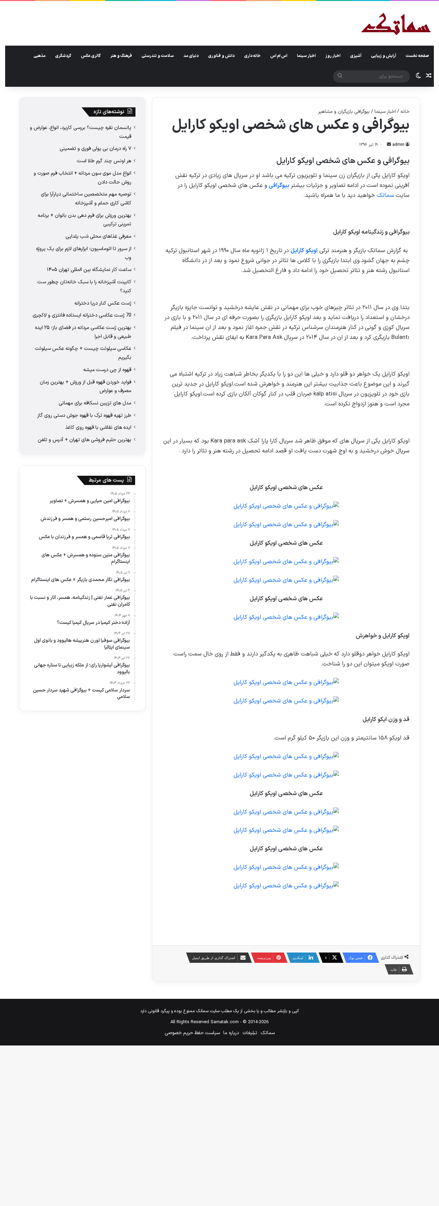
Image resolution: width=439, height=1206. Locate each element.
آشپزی (355, 56)
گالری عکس (91, 56)
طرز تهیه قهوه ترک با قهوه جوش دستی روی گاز (84, 415)
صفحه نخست (417, 56)
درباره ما (231, 1033)
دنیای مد (191, 56)
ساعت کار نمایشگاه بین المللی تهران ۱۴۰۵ (89, 269)
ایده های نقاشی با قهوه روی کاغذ (98, 427)
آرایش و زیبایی (383, 56)
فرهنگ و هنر (121, 56)
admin (398, 145)
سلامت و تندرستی (158, 56)
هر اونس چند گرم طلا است (104, 161)
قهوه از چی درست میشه (107, 370)
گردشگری (63, 56)
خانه (405, 111)
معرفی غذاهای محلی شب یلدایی (98, 236)
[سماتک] (396, 24)
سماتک (385, 195)
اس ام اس (278, 56)
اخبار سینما (306, 56)
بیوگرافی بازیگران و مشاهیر (344, 111)
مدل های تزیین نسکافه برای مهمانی (95, 403)
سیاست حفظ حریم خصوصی (192, 1033)
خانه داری (252, 56)
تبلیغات (249, 1033)
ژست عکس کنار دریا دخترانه (102, 303)
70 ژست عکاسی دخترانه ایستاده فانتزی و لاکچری (82, 315)
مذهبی (40, 56)
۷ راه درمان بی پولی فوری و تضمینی (95, 148)
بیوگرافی (278, 185)
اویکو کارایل (304, 250)
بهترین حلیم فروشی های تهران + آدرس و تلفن (84, 440)
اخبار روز (333, 56)
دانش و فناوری (221, 56)
